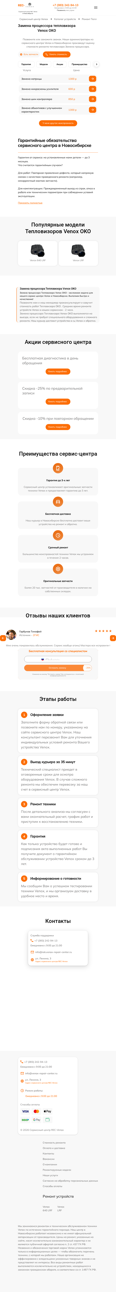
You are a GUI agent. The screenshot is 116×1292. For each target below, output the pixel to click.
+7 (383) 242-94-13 (65, 5)
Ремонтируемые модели (57, 1169)
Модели (44, 64)
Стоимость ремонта (54, 1142)
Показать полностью (30, 202)
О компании (50, 1164)
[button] (3, 638)
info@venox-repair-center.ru (41, 1073)
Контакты (48, 1153)
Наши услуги (50, 1175)
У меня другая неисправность (58, 123)
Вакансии (49, 1158)
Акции (59, 64)
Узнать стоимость (58, 54)
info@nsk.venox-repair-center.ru (53, 952)
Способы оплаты (52, 1186)
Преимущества (79, 64)
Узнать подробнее (57, 371)
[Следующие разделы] (96, 64)
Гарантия (26, 64)
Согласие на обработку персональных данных (70, 1180)
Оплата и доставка (54, 1148)
